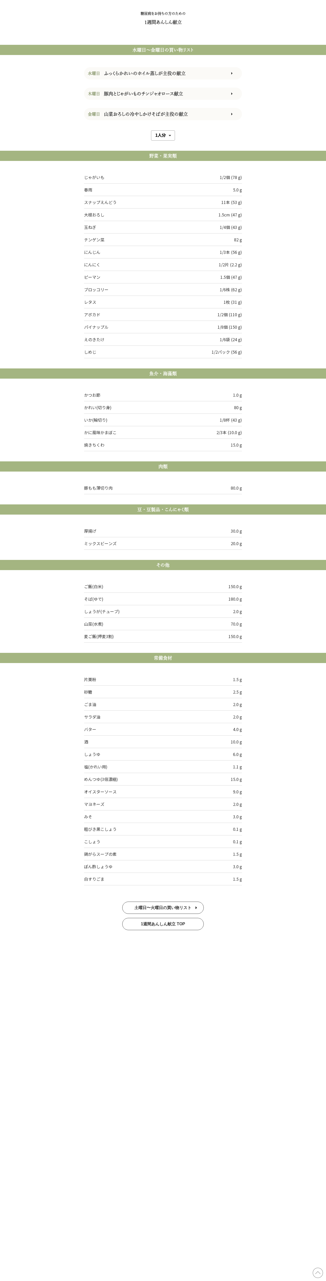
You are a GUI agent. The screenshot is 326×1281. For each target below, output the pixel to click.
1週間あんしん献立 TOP (163, 924)
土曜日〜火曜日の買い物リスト (163, 907)
